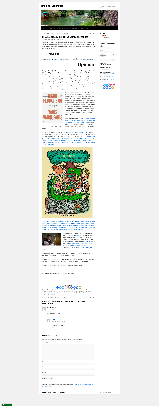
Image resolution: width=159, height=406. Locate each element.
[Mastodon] (74, 287)
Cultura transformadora (85, 289)
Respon (48, 315)
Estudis (85, 291)
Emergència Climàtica (79, 291)
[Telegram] (63, 287)
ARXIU (58, 28)
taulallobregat (60, 39)
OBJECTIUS (52, 28)
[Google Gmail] (111, 85)
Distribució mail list (53, 291)
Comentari (45, 342)
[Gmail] (66, 287)
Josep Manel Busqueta (76, 235)
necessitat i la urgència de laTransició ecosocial (76, 132)
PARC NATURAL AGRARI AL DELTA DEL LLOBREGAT (55, 33)
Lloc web (44, 372)
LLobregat (54, 292)
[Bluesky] (77, 287)
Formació (90, 291)
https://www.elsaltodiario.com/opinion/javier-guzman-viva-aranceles (60, 89)
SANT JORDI (91, 33)
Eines (72, 291)
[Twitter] (60, 287)
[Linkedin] (71, 287)
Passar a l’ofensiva (88, 241)
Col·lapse (78, 289)
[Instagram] (68, 287)
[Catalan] (102, 35)
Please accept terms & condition (108, 54)
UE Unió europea (70, 292)
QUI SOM (44, 28)
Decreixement (45, 291)
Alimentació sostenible (70, 289)
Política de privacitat (83, 28)
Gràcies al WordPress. (106, 392)
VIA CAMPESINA (78, 292)
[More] (80, 287)
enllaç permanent (51, 294)
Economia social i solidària (64, 291)
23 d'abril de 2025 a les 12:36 (58, 321)
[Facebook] (57, 287)
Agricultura (62, 289)
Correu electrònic (46, 367)
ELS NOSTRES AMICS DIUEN (69, 28)
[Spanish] (105, 35)
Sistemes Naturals (61, 292)
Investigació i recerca (47, 292)
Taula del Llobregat (52, 5)
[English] (104, 35)
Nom (43, 361)
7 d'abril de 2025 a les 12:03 (53, 310)
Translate (110, 38)
